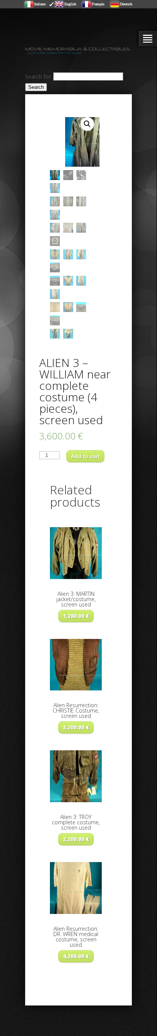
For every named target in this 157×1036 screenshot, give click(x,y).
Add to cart (85, 456)
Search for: (38, 76)
